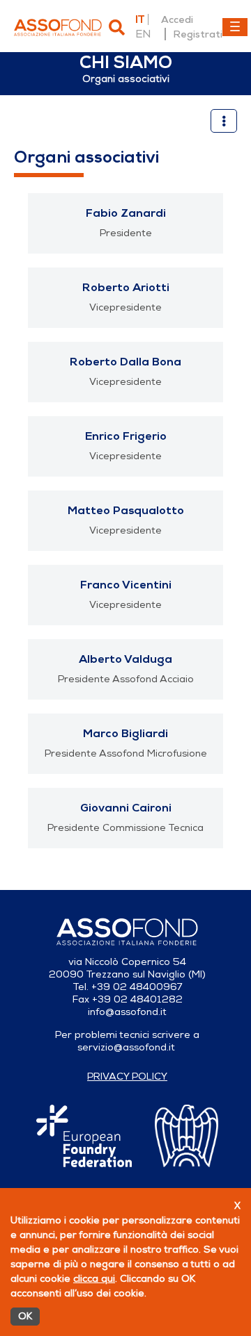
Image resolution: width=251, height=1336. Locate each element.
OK (25, 1316)
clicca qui (94, 1279)
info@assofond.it (127, 1012)
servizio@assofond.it (126, 1047)
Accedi (177, 19)
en (143, 34)
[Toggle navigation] (235, 27)
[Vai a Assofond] (58, 27)
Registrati (197, 34)
